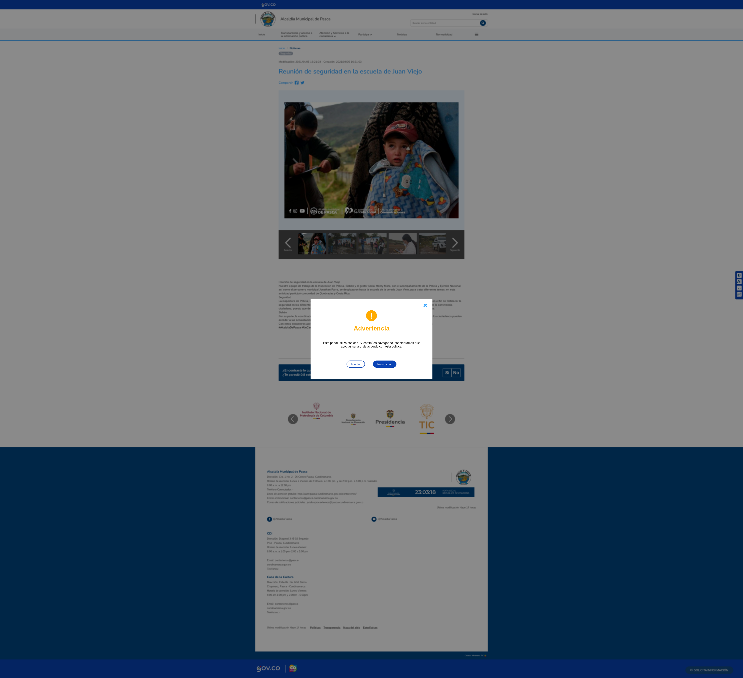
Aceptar (356, 364)
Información (384, 364)
